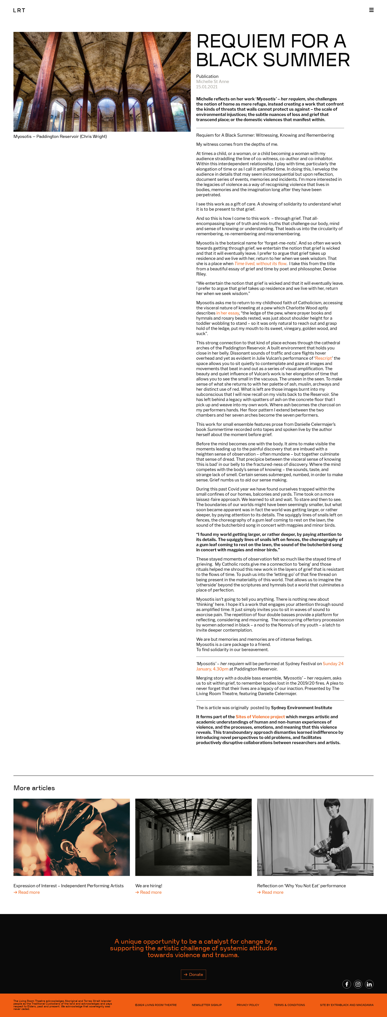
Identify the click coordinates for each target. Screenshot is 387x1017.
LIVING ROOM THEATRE (161, 1005)
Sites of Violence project (260, 716)
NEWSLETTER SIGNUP (207, 1005)
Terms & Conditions (289, 1005)
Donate (196, 974)
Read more (29, 892)
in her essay (227, 313)
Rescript (323, 358)
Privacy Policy (248, 1005)
